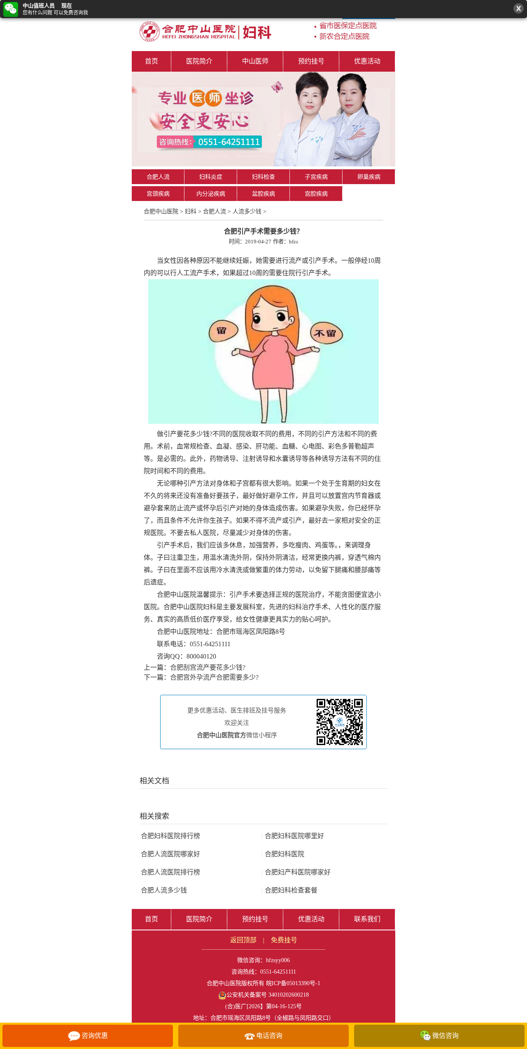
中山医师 (255, 61)
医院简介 (199, 61)
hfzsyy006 (278, 960)
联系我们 (367, 919)
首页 (151, 61)
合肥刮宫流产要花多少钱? (207, 667)
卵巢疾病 (368, 177)
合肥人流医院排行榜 (170, 872)
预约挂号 (311, 61)
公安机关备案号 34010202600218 (267, 995)
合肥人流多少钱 (164, 890)
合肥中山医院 (161, 211)
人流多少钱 (247, 211)
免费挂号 (284, 940)
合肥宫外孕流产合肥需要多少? (214, 677)
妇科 (190, 211)
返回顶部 (243, 940)
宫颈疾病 (158, 194)
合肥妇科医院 (282, 853)
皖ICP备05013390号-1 (293, 983)
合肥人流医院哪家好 (170, 853)
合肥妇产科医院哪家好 (296, 872)
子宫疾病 (316, 177)
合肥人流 (158, 177)
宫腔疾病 (316, 194)
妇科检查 (263, 177)
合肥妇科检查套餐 (289, 890)
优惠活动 (367, 61)
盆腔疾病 (263, 194)
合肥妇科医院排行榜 (170, 835)
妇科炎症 (210, 177)
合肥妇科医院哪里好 (292, 835)
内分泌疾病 (210, 194)
